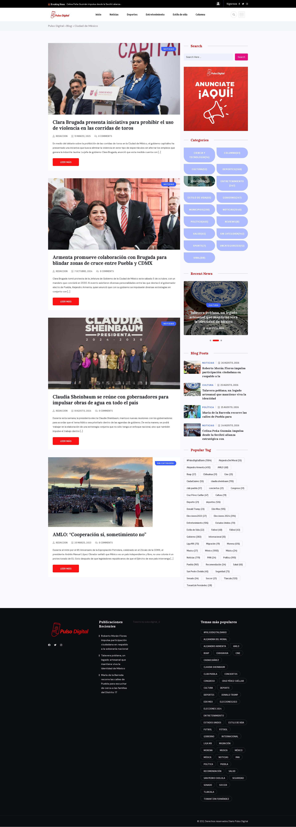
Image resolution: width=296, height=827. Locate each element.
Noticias (114, 14)
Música (231, 550)
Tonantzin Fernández (199, 585)
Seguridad (223, 571)
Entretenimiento (155, 14)
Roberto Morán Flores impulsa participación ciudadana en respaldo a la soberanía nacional (114, 642)
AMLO (223, 467)
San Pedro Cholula (197, 571)
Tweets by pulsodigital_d (146, 621)
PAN (211, 557)
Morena (233, 543)
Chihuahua (210, 474)
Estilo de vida (180, 14)
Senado (193, 578)
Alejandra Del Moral (230, 460)
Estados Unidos (225, 522)
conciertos (216, 488)
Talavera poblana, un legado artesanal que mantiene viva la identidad (224, 394)
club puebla (194, 488)
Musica (192, 550)
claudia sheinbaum (222, 481)
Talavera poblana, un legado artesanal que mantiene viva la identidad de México (113, 662)
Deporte (193, 502)
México (212, 550)
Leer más (66, 162)
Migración (213, 543)
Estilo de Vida (195, 529)
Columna (200, 14)
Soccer (211, 578)
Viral (199, 257)
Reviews (232, 221)
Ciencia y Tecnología (199, 155)
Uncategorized (232, 245)
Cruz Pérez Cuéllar (197, 495)
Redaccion (62, 136)
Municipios (199, 209)
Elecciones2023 (197, 515)
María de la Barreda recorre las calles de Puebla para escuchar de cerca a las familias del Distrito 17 (213, 315)
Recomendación (216, 564)
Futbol (216, 529)
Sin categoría (232, 233)
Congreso (237, 488)
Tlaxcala (230, 578)
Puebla (193, 564)
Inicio (98, 14)
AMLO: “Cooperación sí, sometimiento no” (99, 534)
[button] (210, 340)
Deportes (132, 14)
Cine (228, 474)
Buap (191, 474)
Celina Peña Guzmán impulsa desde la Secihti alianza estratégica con (222, 435)
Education (199, 181)
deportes (213, 502)
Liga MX (193, 543)
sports (199, 245)
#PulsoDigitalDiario (199, 460)
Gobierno (232, 197)
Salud (199, 233)
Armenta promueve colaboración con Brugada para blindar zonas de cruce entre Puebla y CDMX (110, 260)
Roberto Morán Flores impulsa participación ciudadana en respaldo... (101, 4)
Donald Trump (195, 508)
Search (241, 57)
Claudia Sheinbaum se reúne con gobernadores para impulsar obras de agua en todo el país (111, 400)
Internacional (217, 536)
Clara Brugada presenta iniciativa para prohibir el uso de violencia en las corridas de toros (113, 125)
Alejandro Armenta (198, 467)
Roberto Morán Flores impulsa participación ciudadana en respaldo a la (223, 372)
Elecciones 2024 (225, 515)
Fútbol (234, 529)
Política (199, 221)
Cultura (199, 169)
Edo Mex (218, 508)
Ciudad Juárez (195, 481)
